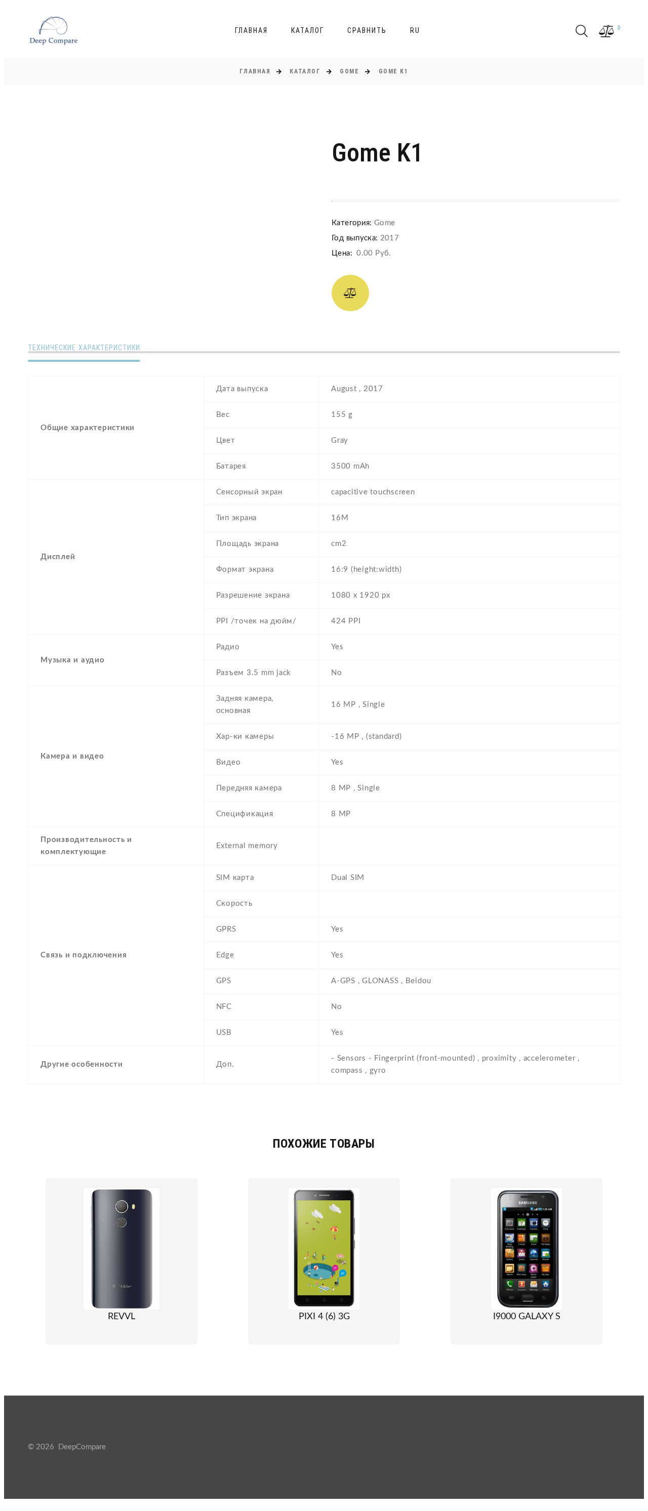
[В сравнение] (350, 293)
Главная (251, 30)
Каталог (307, 30)
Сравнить (367, 30)
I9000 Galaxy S (526, 1316)
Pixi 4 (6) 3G (324, 1316)
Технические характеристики (84, 348)
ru (415, 30)
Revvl (121, 1316)
